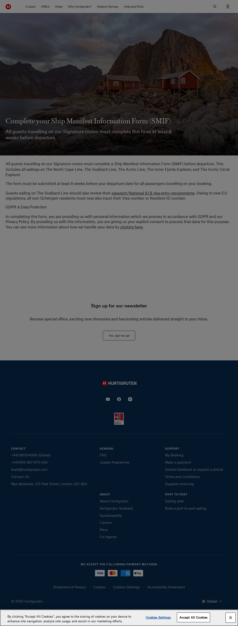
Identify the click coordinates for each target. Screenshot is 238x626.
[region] (119, 618)
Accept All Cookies (193, 617)
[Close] (230, 618)
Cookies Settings (158, 617)
